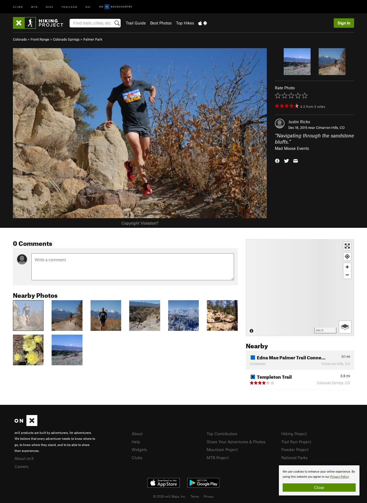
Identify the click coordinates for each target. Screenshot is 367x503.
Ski (88, 6)
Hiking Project (294, 433)
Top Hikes (185, 22)
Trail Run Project (296, 441)
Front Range (40, 39)
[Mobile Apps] (202, 22)
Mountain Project (222, 449)
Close (319, 487)
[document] (319, 480)
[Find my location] (347, 256)
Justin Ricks (299, 121)
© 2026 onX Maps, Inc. (169, 496)
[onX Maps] (26, 424)
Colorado (20, 39)
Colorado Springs (66, 39)
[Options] (345, 327)
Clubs (137, 457)
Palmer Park (92, 39)
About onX (24, 458)
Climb (18, 6)
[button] (277, 160)
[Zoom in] (347, 267)
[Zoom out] (347, 275)
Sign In (343, 22)
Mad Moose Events (292, 148)
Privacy (209, 496)
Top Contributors (222, 433)
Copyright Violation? (139, 223)
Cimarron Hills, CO (330, 127)
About (137, 433)
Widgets (139, 449)
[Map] (300, 287)
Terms (194, 496)
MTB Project (218, 457)
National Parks (294, 457)
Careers (21, 466)
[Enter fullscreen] (347, 246)
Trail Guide (136, 22)
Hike (49, 6)
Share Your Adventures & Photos (236, 441)
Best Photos (161, 22)
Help (136, 441)
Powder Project (294, 449)
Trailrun (69, 6)
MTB (34, 6)
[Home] (41, 23)
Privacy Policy (339, 477)
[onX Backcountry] (115, 7)
